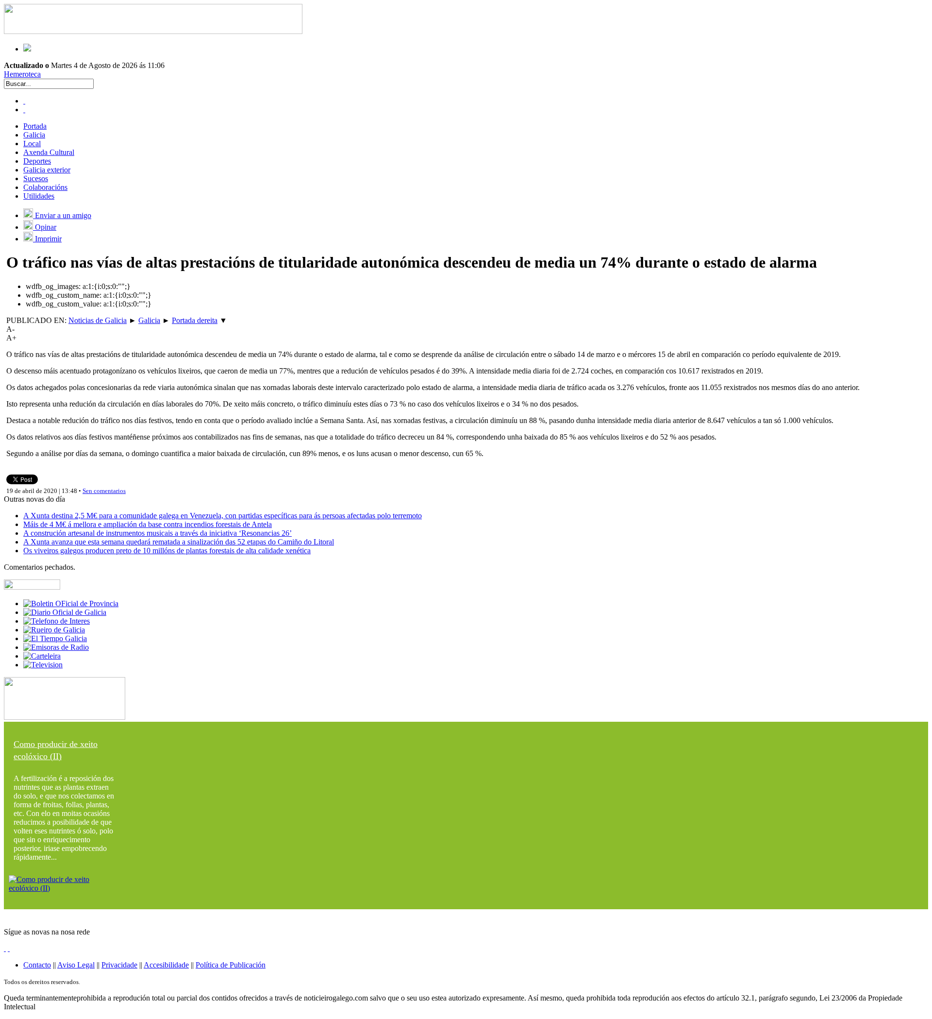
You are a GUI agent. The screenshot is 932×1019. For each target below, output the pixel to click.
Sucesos (35, 178)
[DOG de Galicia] (64, 612)
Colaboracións (45, 187)
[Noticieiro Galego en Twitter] (24, 109)
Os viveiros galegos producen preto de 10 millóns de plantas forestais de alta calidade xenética (167, 550)
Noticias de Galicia (97, 320)
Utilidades (38, 196)
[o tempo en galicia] (55, 638)
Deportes (37, 161)
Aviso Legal (76, 965)
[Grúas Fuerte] (153, 31)
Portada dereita (194, 320)
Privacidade (119, 965)
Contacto (37, 965)
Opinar (44, 227)
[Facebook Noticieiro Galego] (24, 101)
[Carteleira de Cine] (42, 656)
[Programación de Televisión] (43, 665)
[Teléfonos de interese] (56, 621)
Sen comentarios (104, 490)
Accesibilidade (166, 965)
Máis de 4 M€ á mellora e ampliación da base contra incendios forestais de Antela (147, 524)
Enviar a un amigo (62, 215)
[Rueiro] (54, 630)
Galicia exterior (46, 170)
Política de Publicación (231, 965)
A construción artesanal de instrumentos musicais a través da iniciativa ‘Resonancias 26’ (157, 533)
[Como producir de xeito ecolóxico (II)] (64, 888)
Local (32, 143)
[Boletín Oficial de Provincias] (70, 603)
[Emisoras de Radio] (56, 647)
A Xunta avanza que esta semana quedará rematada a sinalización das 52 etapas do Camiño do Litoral (178, 542)
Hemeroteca (22, 74)
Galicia (34, 135)
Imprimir (47, 239)
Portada (35, 126)
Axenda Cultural (48, 152)
